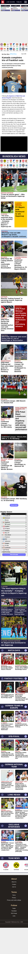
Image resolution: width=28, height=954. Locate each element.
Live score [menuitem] (10, 2)
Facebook (14, 911)
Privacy (14, 897)
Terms (14, 895)
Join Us (14, 887)
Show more (14, 505)
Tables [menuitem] (19, 2)
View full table (14, 554)
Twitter (14, 908)
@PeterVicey (13, 54)
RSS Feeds (14, 913)
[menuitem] (3, 2)
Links (14, 916)
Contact (14, 884)
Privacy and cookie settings (14, 900)
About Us (14, 882)
